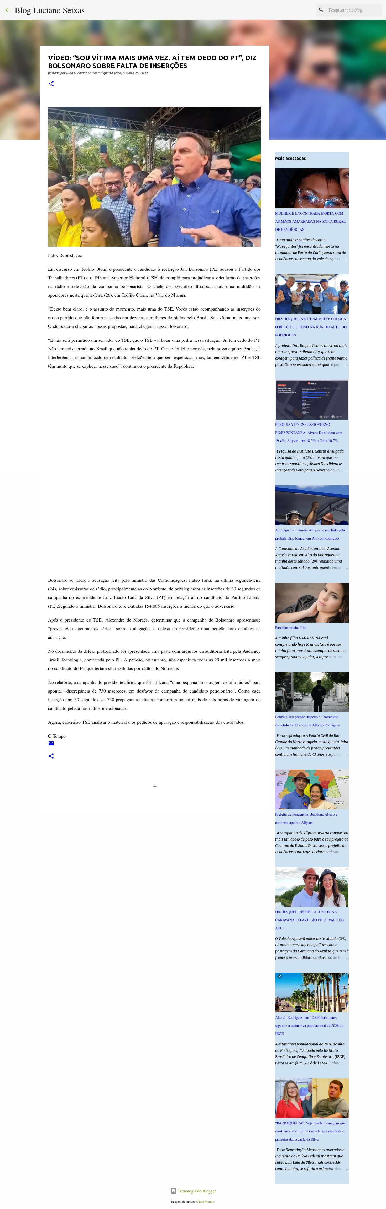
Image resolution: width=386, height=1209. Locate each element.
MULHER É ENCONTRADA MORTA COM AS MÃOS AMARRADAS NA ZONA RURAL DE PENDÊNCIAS (310, 221)
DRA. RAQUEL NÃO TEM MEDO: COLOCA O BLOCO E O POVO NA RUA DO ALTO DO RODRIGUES (311, 326)
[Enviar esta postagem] (51, 745)
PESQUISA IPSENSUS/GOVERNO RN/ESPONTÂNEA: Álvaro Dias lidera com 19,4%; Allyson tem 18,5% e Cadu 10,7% (308, 432)
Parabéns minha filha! (291, 627)
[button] (51, 84)
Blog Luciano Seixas (50, 9)
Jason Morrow (206, 1201)
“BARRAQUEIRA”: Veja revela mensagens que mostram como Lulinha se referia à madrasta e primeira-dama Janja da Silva (310, 1131)
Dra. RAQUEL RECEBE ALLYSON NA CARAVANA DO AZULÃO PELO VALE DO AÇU (309, 919)
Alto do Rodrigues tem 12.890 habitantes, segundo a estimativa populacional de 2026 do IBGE (309, 1025)
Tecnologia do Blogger (196, 1191)
